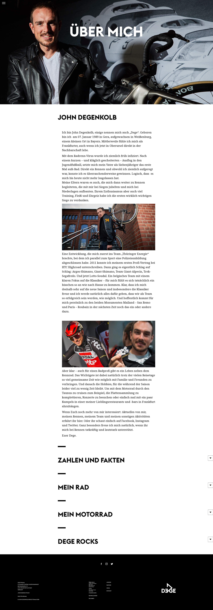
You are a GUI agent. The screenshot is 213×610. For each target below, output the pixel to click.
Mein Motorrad (92, 585)
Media (108, 588)
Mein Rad (91, 584)
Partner (108, 585)
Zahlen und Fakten (92, 583)
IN (106, 564)
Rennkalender (93, 595)
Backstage (91, 590)
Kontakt (108, 591)
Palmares (91, 598)
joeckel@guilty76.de (23, 593)
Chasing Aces (92, 593)
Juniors (108, 582)
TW (112, 564)
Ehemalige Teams (92, 589)
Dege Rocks (91, 586)
